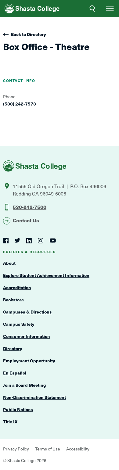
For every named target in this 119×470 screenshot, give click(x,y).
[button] (109, 8)
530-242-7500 (29, 206)
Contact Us (26, 220)
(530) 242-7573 (19, 104)
